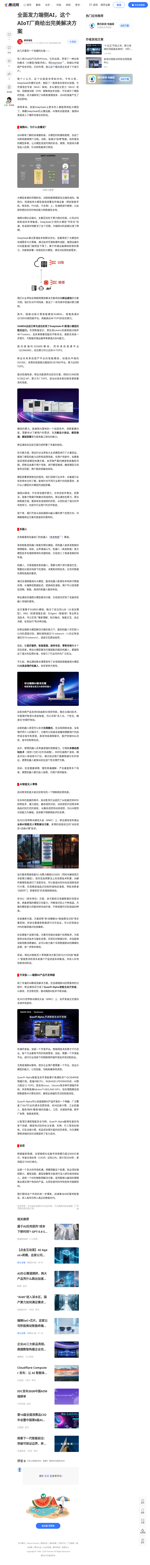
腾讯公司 (44, 1555)
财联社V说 (31, 1263)
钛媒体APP (22, 1310)
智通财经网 (22, 1239)
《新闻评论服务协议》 (57, 1461)
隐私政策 (53, 1543)
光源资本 (21, 1451)
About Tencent (33, 1543)
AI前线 (20, 1380)
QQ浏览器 (47, 1547)
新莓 (19, 1286)
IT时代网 (21, 1404)
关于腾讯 (21, 1543)
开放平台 (61, 1543)
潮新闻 (20, 1357)
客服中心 (65, 1547)
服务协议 (44, 1543)
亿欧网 (20, 1427)
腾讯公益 (37, 1547)
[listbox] (48, 1334)
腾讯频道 (56, 1547)
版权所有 (51, 1555)
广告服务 (70, 1543)
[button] (124, 25)
